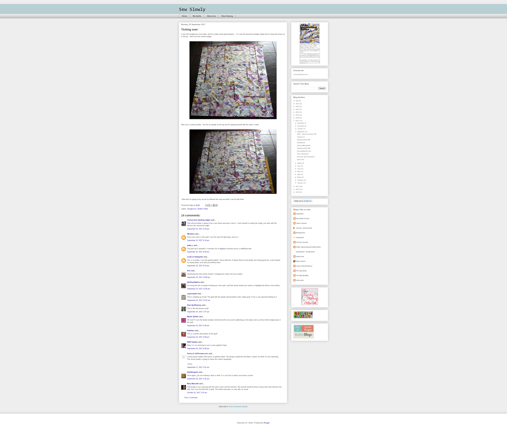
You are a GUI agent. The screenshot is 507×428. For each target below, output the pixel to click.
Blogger (266, 423)
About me (211, 16)
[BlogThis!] (209, 205)
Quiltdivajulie (192, 372)
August (299, 163)
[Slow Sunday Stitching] (309, 304)
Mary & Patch (300, 261)
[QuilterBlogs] (303, 338)
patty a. (190, 245)
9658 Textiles (192, 342)
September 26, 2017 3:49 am (198, 326)
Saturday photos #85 (303, 148)
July (298, 166)
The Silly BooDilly (302, 275)
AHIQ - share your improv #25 (306, 134)
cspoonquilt (192, 294)
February (300, 180)
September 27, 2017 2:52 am (198, 367)
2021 (297, 109)
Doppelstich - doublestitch (305, 252)
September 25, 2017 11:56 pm (198, 289)
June (299, 169)
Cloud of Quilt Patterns (304, 266)
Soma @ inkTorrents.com (197, 354)
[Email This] (206, 205)
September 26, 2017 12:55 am (198, 300)
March (299, 177)
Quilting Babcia (193, 282)
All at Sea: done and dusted (305, 157)
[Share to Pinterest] (216, 205)
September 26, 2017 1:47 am (198, 312)
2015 (297, 189)
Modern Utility (203, 209)
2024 (297, 101)
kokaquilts (299, 214)
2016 (297, 186)
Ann (188, 271)
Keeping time (301, 142)
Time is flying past (302, 154)
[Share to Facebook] (214, 205)
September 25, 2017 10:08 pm (198, 277)
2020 (297, 112)
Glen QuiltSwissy (194, 305)
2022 (297, 106)
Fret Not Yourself (302, 242)
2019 (297, 115)
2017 (297, 121)
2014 (297, 192)
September (301, 131)
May (299, 171)
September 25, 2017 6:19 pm (198, 240)
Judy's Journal (301, 223)
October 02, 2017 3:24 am (197, 393)
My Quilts (197, 16)
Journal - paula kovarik (304, 228)
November (300, 126)
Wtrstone (190, 234)
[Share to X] (211, 205)
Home (184, 16)
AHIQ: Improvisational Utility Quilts (308, 247)
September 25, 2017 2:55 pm (198, 229)
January (300, 183)
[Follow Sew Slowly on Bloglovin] (302, 202)
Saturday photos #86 (303, 140)
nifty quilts (300, 280)
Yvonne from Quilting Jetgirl (198, 220)
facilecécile (300, 237)
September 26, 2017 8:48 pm (198, 348)
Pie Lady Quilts (301, 271)
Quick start (300, 159)
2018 (297, 118)
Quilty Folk (300, 256)
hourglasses (191, 209)
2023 (297, 103)
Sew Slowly (192, 9)
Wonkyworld (300, 233)
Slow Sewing (227, 16)
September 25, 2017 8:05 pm (198, 252)
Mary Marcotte (193, 384)
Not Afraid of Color (302, 218)
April (299, 174)
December (300, 123)
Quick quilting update (303, 145)
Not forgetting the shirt (304, 151)
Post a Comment (190, 398)
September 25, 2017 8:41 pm (198, 266)
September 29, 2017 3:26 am (198, 379)
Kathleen (190, 331)
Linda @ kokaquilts (195, 257)
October (300, 129)
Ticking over (301, 137)
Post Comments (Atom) (238, 407)
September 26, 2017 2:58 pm (198, 337)
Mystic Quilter (192, 317)
